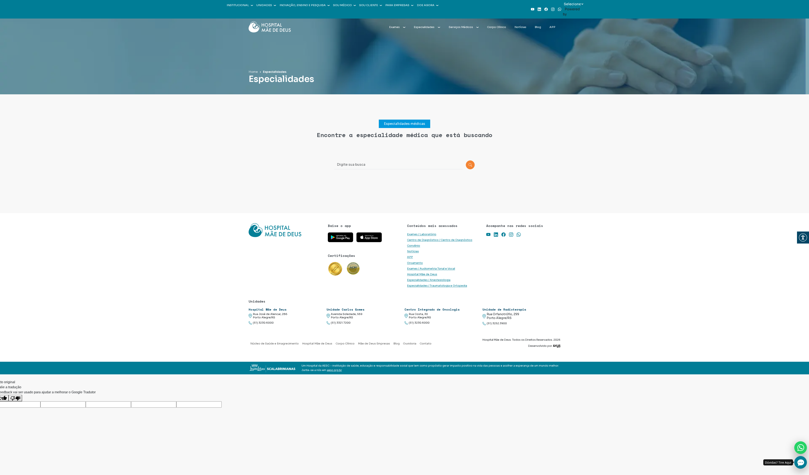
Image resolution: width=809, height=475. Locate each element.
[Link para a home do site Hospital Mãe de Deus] (286, 230)
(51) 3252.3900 (497, 323)
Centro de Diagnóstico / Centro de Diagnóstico (439, 240)
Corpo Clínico (496, 27)
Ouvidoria (409, 343)
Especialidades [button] (424, 27)
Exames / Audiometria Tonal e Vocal (431, 268)
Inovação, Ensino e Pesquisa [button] (303, 5)
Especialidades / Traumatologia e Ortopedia (437, 285)
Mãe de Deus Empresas (374, 343)
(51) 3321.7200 (341, 322)
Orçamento (415, 263)
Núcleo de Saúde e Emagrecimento (274, 343)
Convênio (413, 245)
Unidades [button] (264, 5)
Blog (538, 27)
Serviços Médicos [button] (461, 27)
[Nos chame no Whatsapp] (800, 447)
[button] (803, 238)
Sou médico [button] (342, 5)
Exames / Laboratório (421, 234)
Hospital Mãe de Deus (422, 274)
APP (552, 27)
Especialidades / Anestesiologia (428, 280)
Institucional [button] (238, 5)
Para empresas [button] (397, 5)
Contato (425, 343)
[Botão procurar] (470, 164)
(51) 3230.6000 (263, 322)
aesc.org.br (334, 370)
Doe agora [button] (425, 5)
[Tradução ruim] (15, 398)
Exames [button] (394, 27)
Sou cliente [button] (368, 5)
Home (253, 72)
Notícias (520, 27)
